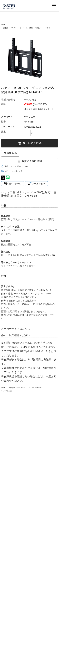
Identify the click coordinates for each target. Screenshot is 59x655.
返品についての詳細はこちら (16, 166)
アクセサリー (36, 388)
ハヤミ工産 (7, 391)
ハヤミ (47, 28)
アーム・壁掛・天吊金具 (32, 28)
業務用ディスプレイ (11, 28)
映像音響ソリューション (18, 388)
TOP (3, 24)
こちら (26, 328)
